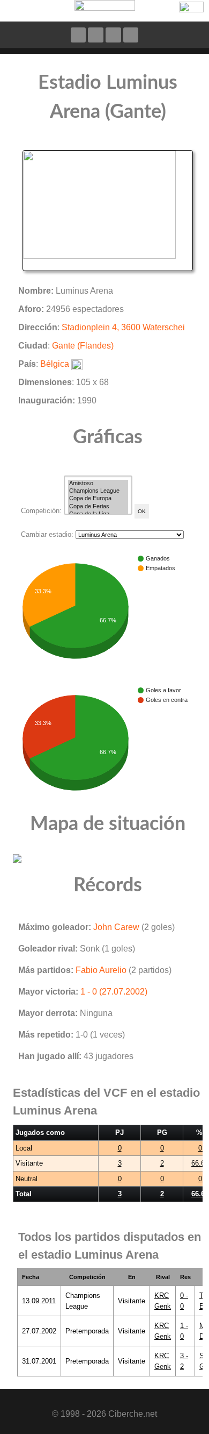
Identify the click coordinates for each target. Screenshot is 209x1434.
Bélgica (54, 363)
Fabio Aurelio (101, 970)
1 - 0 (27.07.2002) (113, 991)
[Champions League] (98, 491)
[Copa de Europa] (98, 498)
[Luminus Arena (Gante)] (108, 210)
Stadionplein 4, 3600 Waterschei (123, 327)
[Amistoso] (98, 483)
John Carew (116, 927)
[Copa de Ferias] (98, 506)
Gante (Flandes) (83, 345)
